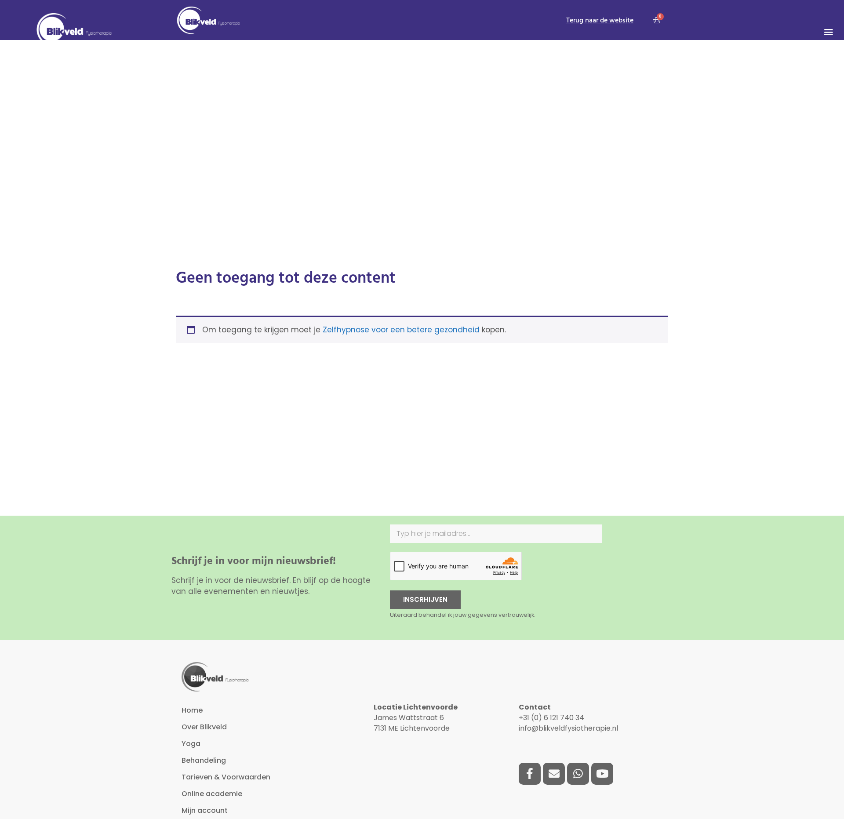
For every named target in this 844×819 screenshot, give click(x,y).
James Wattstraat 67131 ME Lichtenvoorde (416, 717)
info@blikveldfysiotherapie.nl (568, 728)
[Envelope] (554, 774)
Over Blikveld (204, 727)
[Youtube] (602, 774)
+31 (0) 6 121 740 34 (551, 718)
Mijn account (205, 810)
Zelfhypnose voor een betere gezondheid (401, 329)
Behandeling (204, 760)
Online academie (212, 794)
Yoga (191, 744)
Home (192, 710)
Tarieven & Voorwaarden (226, 777)
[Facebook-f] (530, 774)
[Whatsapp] (578, 774)
